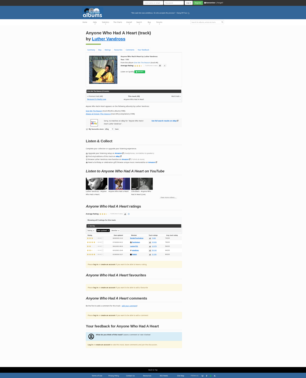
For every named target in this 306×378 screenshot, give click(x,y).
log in (95, 264)
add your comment (129, 306)
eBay (118, 156)
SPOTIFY (140, 71)
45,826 (154, 242)
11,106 (154, 254)
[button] (160, 65)
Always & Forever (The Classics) (98, 114)
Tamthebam (136, 242)
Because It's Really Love (96, 99)
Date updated (102, 230)
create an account (108, 264)
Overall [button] (129, 22)
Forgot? (220, 3)
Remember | (211, 3)
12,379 (154, 246)
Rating (90, 230)
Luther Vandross (108, 38)
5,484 (154, 238)
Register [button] (198, 3)
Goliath (134, 254)
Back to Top (153, 370)
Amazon (118, 153)
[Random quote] (189, 13)
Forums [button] (159, 22)
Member (115, 230)
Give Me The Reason (142, 62)
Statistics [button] (105, 22)
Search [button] (139, 22)
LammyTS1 (134, 246)
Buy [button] (149, 22)
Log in (90, 345)
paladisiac (135, 250)
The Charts (117, 22)
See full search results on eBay (164, 121)
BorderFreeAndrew (136, 238)
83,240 (154, 250)
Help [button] (95, 22)
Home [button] (84, 22)
